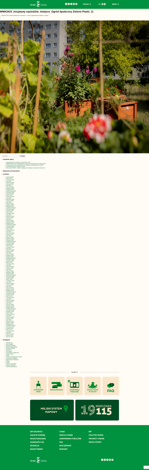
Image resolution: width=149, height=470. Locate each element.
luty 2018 (8, 320)
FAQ (61, 442)
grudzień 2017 (10, 322)
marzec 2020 (9, 285)
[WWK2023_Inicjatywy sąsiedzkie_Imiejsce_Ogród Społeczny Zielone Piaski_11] (74, 87)
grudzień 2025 (10, 188)
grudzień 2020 (10, 272)
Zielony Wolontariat (11, 366)
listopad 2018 (10, 307)
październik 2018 (11, 308)
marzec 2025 (9, 201)
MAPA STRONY (95, 442)
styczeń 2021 (10, 271)
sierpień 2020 (10, 278)
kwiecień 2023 (10, 233)
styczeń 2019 (10, 304)
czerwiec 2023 (10, 230)
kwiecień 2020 (10, 283)
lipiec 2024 (9, 212)
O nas (62, 431)
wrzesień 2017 (10, 327)
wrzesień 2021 (10, 259)
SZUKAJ (86, 4)
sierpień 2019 (10, 294)
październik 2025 (11, 191)
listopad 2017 (10, 324)
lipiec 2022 (9, 245)
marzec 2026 (9, 184)
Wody (7, 361)
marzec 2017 (9, 335)
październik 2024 (11, 208)
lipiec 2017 (9, 329)
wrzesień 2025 (10, 192)
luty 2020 (8, 286)
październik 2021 (11, 258)
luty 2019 (8, 303)
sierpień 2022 (10, 244)
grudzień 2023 (10, 222)
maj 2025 (8, 198)
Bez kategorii (9, 344)
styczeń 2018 (10, 321)
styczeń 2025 (10, 203)
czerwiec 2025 (10, 196)
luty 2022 (8, 252)
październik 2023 (11, 224)
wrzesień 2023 (10, 226)
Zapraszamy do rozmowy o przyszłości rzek (18, 162)
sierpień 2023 (10, 227)
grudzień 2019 (10, 289)
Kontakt (63, 449)
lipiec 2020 (9, 279)
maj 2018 (8, 315)
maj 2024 (8, 215)
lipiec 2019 (9, 296)
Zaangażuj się (37, 442)
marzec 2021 (9, 268)
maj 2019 (8, 299)
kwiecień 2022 (10, 250)
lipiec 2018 (9, 313)
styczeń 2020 (10, 287)
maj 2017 (8, 332)
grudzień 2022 (10, 238)
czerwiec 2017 (10, 331)
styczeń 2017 (10, 336)
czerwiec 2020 (10, 280)
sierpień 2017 (10, 328)
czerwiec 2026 (10, 180)
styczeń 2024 (10, 220)
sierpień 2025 (10, 194)
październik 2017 (11, 325)
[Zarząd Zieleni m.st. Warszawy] (38, 7)
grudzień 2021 (10, 255)
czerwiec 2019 (10, 297)
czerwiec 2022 (10, 247)
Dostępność (65, 445)
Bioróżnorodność (11, 345)
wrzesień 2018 (10, 310)
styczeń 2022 (10, 254)
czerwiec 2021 (10, 264)
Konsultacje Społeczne (12, 352)
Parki (7, 355)
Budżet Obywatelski (11, 347)
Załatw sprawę (37, 435)
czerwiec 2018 (10, 314)
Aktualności (9, 342)
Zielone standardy (11, 363)
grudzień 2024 (10, 205)
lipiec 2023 (9, 229)
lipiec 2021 (9, 262)
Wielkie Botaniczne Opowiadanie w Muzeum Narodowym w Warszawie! (26, 163)
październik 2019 (11, 292)
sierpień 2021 (10, 261)
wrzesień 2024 (10, 209)
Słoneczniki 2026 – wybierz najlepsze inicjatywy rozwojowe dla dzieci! (25, 168)
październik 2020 (11, 275)
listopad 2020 (10, 273)
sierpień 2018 (10, 311)
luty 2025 (8, 202)
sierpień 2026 (10, 177)
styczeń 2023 (10, 237)
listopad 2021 (10, 257)
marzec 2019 (9, 301)
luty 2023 (8, 236)
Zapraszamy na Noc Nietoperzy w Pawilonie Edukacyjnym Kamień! (25, 165)
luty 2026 (8, 185)
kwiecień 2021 (10, 266)
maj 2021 (8, 265)
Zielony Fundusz (10, 365)
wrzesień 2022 (10, 243)
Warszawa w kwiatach (12, 359)
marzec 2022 (9, 251)
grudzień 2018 (10, 306)
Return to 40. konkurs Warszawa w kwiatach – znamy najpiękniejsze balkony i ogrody (24, 15)
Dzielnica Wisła (10, 348)
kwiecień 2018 (10, 317)
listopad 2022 (10, 240)
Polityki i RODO (96, 435)
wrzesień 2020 (10, 276)
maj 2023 (8, 231)
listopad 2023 (10, 223)
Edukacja (8, 349)
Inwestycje (9, 351)
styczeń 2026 (10, 187)
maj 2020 (8, 282)
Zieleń (8, 362)
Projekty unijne (96, 438)
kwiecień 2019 (10, 300)
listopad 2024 (10, 206)
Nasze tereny (10, 354)
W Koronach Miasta (11, 358)
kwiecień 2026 (10, 182)
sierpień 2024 (10, 210)
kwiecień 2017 (10, 334)
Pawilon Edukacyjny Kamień (14, 356)
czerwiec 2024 (10, 213)
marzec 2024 (9, 217)
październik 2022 (11, 241)
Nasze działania (38, 438)
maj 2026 (8, 181)
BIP (90, 431)
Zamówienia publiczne (70, 438)
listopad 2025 (10, 189)
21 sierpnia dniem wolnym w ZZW (15, 166)
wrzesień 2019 (10, 293)
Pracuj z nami (66, 435)
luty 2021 (8, 269)
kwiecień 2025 (10, 199)
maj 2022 (8, 248)
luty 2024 (8, 219)
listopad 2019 (10, 290)
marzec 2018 (9, 318)
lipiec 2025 (9, 195)
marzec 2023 (9, 234)
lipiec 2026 (9, 178)
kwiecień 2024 (10, 216)
